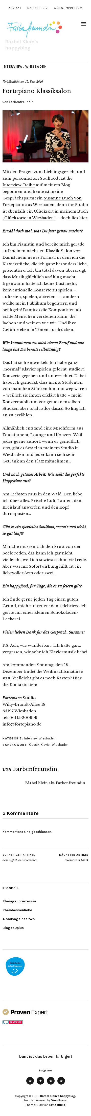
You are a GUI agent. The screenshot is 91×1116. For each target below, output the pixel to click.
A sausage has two (19, 919)
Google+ (51, 1084)
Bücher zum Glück (73, 857)
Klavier (46, 745)
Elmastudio (57, 1105)
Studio (19, 697)
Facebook (61, 1084)
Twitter (30, 1084)
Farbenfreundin (21, 102)
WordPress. (59, 1100)
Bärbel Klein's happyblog (21, 45)
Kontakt (15, 8)
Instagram (40, 1084)
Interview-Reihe (19, 184)
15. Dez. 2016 (34, 81)
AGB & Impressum (68, 8)
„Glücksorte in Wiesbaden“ (29, 217)
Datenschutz (37, 8)
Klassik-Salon (59, 250)
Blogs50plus (13, 928)
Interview (13, 66)
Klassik (34, 745)
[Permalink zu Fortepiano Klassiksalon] (45, 160)
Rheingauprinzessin (19, 901)
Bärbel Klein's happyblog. (58, 1096)
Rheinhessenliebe (17, 910)
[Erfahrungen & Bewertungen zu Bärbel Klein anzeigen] (25, 1014)
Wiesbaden (36, 66)
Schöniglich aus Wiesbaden (20, 857)
